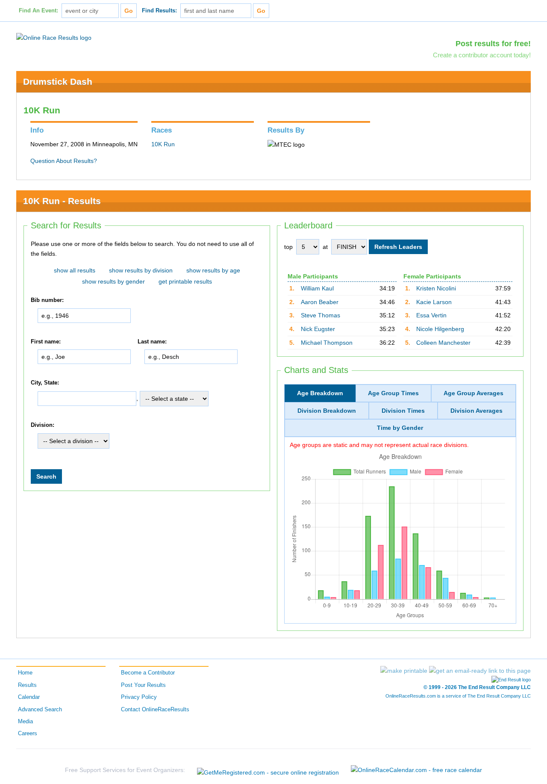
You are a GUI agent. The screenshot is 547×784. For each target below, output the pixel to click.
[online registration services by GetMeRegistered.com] (268, 770)
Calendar (29, 697)
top (288, 246)
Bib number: (47, 300)
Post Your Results (143, 685)
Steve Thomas (320, 315)
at (325, 246)
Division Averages (476, 410)
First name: (46, 342)
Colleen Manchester (443, 342)
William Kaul (317, 288)
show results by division (141, 270)
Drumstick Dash (57, 81)
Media (25, 722)
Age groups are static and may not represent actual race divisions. (379, 444)
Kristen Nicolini (436, 288)
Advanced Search (40, 710)
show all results (74, 270)
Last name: (152, 342)
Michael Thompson (327, 342)
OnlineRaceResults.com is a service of (458, 695)
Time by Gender (400, 427)
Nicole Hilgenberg (440, 328)
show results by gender (113, 281)
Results (27, 685)
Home (25, 673)
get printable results (185, 281)
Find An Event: (38, 11)
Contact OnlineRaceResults (155, 710)
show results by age (213, 270)
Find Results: (159, 11)
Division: (42, 425)
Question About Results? (63, 160)
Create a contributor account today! (482, 55)
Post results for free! (493, 43)
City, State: (45, 383)
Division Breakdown (326, 410)
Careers (27, 734)
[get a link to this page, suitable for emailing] (480, 670)
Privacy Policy (139, 697)
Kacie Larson (434, 302)
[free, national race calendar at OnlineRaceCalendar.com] (416, 770)
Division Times (403, 410)
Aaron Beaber (319, 302)
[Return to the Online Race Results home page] (53, 37)
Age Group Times (393, 393)
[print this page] (403, 670)
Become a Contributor (148, 673)
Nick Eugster (318, 328)
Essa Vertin (431, 315)
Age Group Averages (473, 393)
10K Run (163, 144)
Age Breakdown (320, 393)
